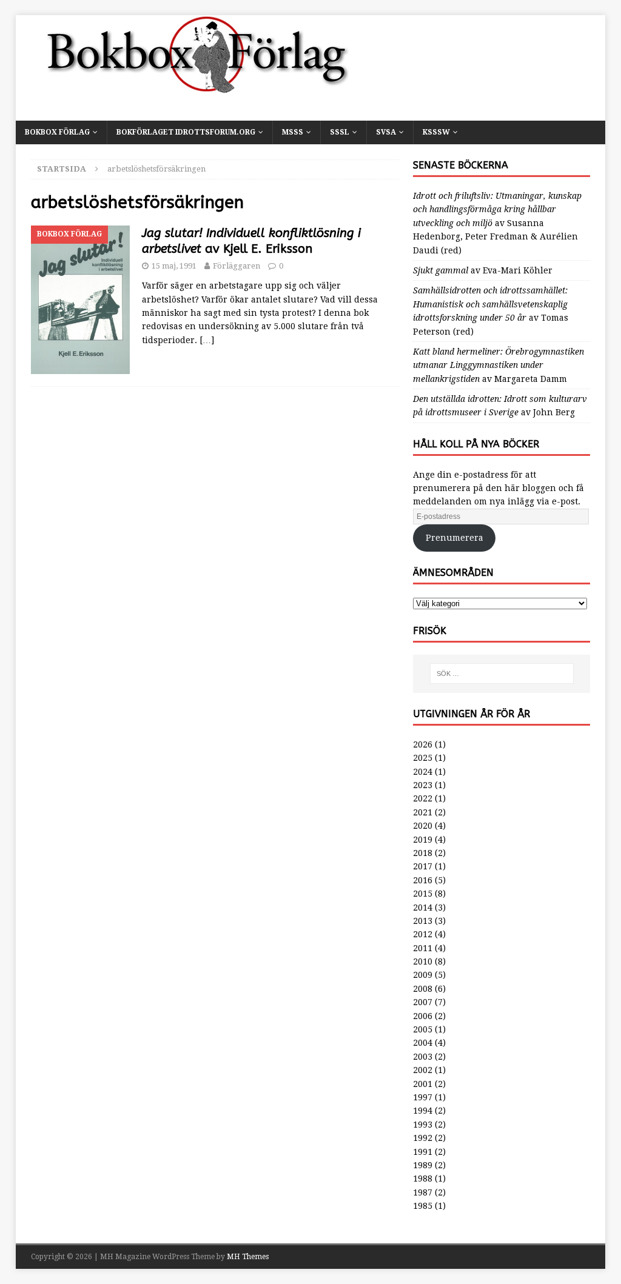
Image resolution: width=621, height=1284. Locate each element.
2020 (422, 826)
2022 (422, 798)
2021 (422, 812)
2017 (422, 866)
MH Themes (248, 1256)
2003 (422, 1057)
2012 (422, 934)
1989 (422, 1165)
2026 (422, 744)
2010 (422, 961)
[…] (207, 340)
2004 (422, 1043)
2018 (422, 853)
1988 (422, 1178)
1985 (422, 1206)
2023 (422, 785)
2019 (422, 839)
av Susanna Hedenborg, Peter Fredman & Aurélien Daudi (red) (497, 223)
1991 (422, 1152)
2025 (422, 758)
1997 (422, 1097)
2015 (422, 893)
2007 (422, 1002)
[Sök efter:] (502, 673)
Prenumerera (454, 538)
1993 (422, 1124)
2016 (422, 880)
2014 (422, 907)
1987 (422, 1192)
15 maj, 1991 (174, 265)
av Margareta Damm (498, 365)
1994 (422, 1110)
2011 (422, 948)
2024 (422, 772)
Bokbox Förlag (57, 132)
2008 (422, 989)
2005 (422, 1029)
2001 (422, 1084)
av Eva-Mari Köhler (482, 270)
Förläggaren (236, 265)
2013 (422, 921)
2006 (422, 1016)
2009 (422, 975)
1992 (422, 1138)
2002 (422, 1070)
